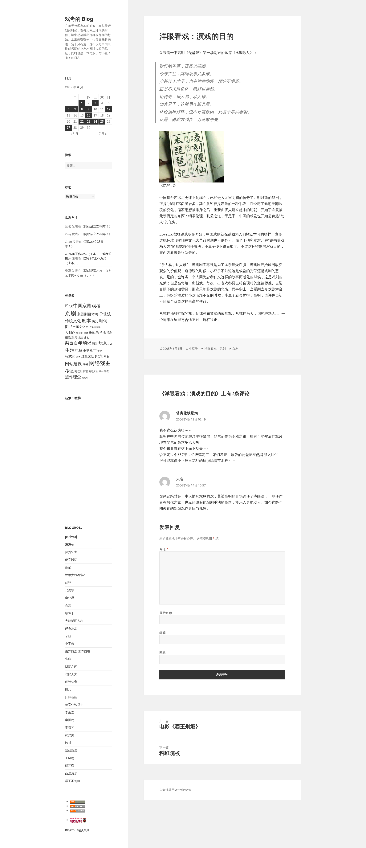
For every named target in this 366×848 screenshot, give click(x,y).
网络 (85, 364)
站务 (78, 356)
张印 (68, 659)
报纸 (68, 337)
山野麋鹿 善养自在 (77, 651)
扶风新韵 (71, 697)
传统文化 (73, 320)
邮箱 (162, 633)
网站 (162, 652)
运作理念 (73, 376)
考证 (69, 371)
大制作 (70, 332)
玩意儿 (105, 343)
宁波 (68, 636)
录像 (92, 333)
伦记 (68, 567)
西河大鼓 (93, 371)
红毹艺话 (87, 356)
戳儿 (68, 689)
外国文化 (79, 327)
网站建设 (73, 364)
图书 (68, 326)
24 (95, 121)
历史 (95, 321)
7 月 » (103, 134)
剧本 (86, 320)
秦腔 (99, 350)
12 (108, 109)
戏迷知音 (71, 682)
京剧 (70, 313)
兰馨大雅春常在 (75, 575)
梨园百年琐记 (78, 343)
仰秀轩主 (71, 552)
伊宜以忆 (71, 560)
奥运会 (79, 332)
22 (82, 121)
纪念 (99, 356)
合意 (68, 605)
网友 (106, 356)
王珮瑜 (69, 758)
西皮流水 (71, 773)
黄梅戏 (85, 377)
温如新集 (71, 750)
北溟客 (69, 590)
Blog (68, 305)
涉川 (68, 743)
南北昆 (69, 598)
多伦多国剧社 (94, 327)
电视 (86, 350)
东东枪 (69, 544)
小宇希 (69, 643)
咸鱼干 (69, 613)
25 (102, 121)
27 (68, 127)
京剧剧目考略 (88, 314)
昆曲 (80, 337)
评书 (101, 371)
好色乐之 (71, 628)
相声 (93, 350)
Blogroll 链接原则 (77, 830)
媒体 (86, 332)
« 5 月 (74, 134)
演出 (95, 343)
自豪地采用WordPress (175, 790)
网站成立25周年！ (96, 226)
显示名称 (165, 613)
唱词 (103, 320)
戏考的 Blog (79, 18)
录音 (99, 332)
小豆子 (193, 348)
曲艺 (86, 337)
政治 (74, 337)
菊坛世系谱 (81, 371)
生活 (70, 349)
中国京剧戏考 (87, 305)
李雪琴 (69, 727)
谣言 (106, 371)
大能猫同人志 (74, 621)
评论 (164, 549)
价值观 (105, 314)
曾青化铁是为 (74, 705)
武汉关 (69, 735)
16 (88, 115)
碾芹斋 (69, 766)
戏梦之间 (71, 666)
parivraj (71, 537)
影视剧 (108, 332)
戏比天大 (71, 674)
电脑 (79, 350)
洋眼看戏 (210, 348)
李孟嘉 (69, 712)
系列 (223, 348)
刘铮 (68, 582)
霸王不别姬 (72, 781)
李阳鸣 (69, 720)
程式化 (70, 356)
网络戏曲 (100, 363)
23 (88, 121)
